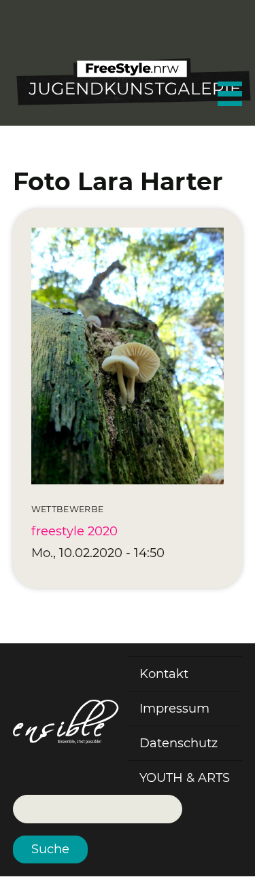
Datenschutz (178, 743)
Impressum (174, 708)
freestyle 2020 (74, 531)
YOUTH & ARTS (184, 777)
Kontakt (163, 673)
